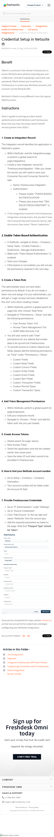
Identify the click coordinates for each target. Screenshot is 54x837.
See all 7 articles (14, 673)
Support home (9, 26)
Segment (11, 658)
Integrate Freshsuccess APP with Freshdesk (28, 662)
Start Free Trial (27, 756)
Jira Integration (15, 654)
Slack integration (15, 670)
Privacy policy (34, 807)
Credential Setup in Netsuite (33, 32)
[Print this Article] (3, 44)
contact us (46, 620)
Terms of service (21, 807)
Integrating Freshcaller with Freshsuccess (28, 666)
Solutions (25, 18)
